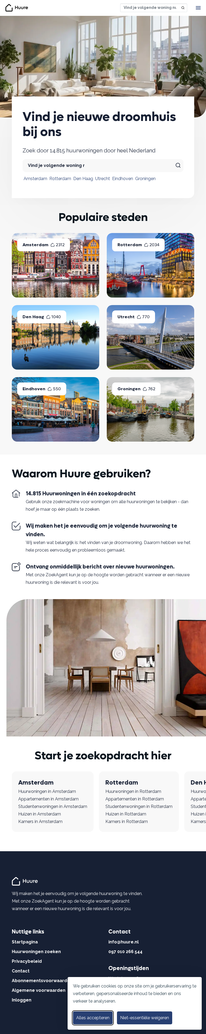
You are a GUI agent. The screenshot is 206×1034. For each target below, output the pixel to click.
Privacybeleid (27, 961)
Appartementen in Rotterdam (134, 799)
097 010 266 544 (125, 951)
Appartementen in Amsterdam (48, 799)
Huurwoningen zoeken (36, 951)
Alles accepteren (92, 1017)
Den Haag (83, 178)
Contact (21, 971)
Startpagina (25, 941)
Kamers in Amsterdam (40, 821)
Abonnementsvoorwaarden (42, 980)
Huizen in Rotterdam (125, 814)
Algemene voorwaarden (38, 990)
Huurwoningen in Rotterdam (133, 791)
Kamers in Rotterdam (126, 821)
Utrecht (102, 178)
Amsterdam (35, 178)
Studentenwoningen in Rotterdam (138, 806)
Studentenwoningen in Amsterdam (52, 806)
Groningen (145, 178)
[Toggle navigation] (198, 7)
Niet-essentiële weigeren (144, 1017)
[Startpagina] (25, 880)
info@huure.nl (123, 941)
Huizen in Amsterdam (39, 814)
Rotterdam (60, 178)
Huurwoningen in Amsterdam (47, 791)
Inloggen (21, 1000)
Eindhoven (122, 178)
